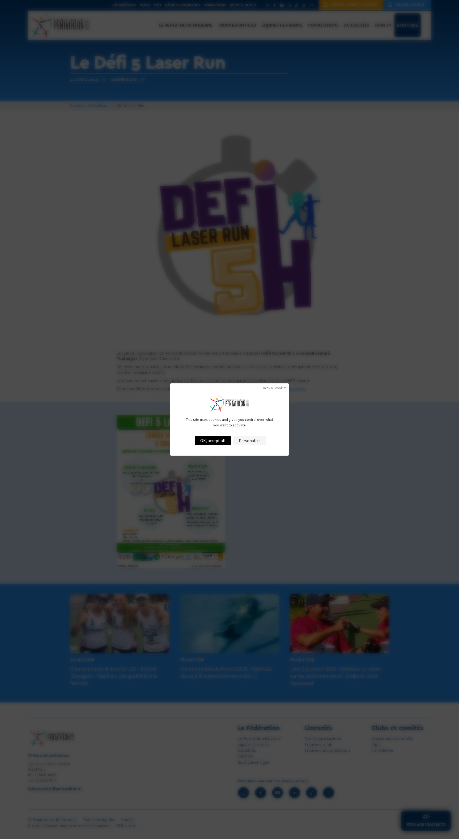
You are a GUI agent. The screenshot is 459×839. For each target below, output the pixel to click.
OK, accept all (213, 440)
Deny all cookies (274, 388)
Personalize (250, 440)
